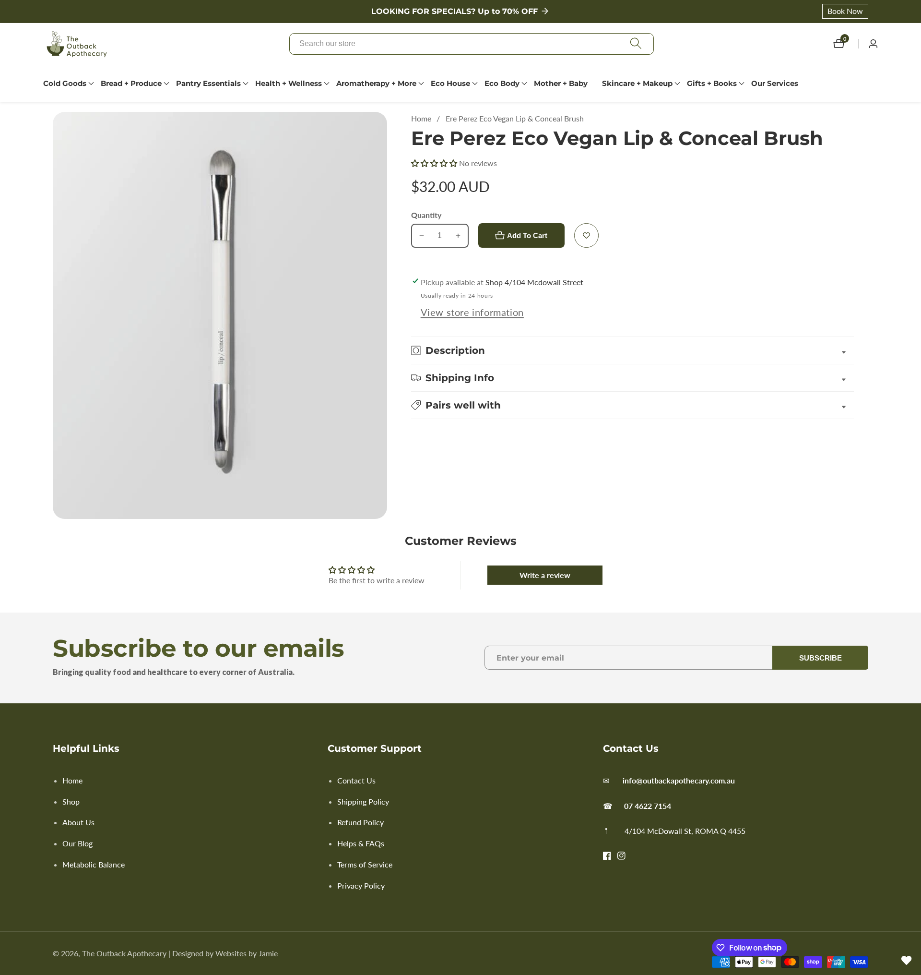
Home (421, 118)
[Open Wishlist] (906, 960)
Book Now (845, 10)
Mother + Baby (561, 83)
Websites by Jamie (246, 953)
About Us (78, 822)
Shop (71, 801)
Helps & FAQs (360, 843)
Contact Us (356, 780)
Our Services (774, 83)
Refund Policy (360, 822)
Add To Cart (527, 235)
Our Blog (77, 843)
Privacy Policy (361, 885)
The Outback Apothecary (124, 953)
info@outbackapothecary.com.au (679, 780)
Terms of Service (364, 864)
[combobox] (471, 44)
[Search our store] (635, 44)
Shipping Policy (363, 801)
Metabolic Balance (93, 864)
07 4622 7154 (647, 805)
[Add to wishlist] (586, 235)
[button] (64, 83)
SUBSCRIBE (820, 658)
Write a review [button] (545, 574)
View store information (472, 312)
